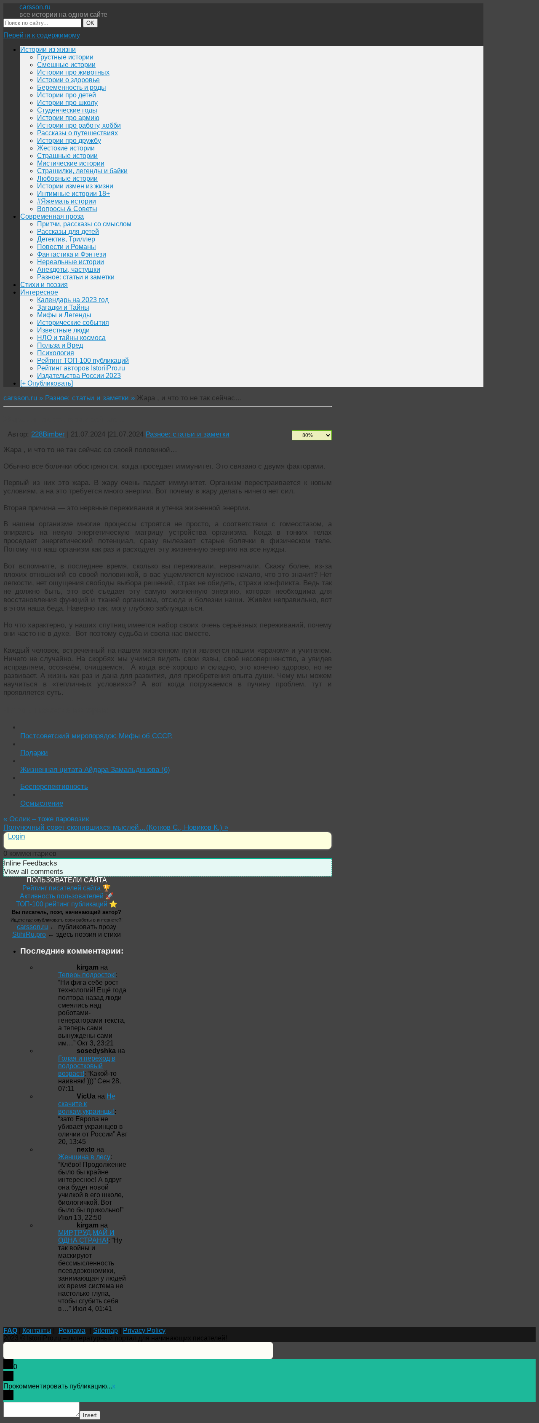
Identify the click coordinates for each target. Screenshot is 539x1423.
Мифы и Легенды (64, 315)
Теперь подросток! (87, 974)
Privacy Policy (144, 1330)
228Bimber (48, 434)
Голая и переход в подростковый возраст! (86, 1066)
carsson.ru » (24, 398)
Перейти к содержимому (41, 35)
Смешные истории (66, 64)
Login (16, 836)
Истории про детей (66, 95)
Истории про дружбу (69, 140)
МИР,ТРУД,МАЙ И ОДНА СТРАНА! (86, 1236)
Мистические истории (70, 163)
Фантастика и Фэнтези (71, 254)
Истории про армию (68, 117)
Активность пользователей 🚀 (67, 896)
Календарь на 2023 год (73, 299)
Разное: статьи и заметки (76, 277)
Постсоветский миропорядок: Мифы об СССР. (96, 736)
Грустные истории (65, 57)
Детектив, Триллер (66, 239)
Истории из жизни (48, 49)
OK (90, 23)
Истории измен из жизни (75, 186)
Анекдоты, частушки (68, 269)
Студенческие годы (67, 110)
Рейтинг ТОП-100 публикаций (83, 360)
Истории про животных (73, 72)
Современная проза (52, 216)
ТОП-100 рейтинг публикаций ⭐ (66, 904)
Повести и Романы (66, 246)
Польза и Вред (60, 345)
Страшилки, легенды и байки (82, 170)
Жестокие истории (66, 148)
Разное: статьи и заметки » (91, 398)
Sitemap (105, 1330)
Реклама (72, 1330)
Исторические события (73, 322)
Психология (55, 352)
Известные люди (63, 330)
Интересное (39, 292)
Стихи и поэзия (44, 284)
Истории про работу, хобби (79, 125)
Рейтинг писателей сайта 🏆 (66, 888)
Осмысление (41, 803)
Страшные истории (67, 155)
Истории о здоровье (68, 79)
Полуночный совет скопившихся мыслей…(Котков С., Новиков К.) (115, 827)
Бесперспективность (54, 787)
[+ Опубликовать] (46, 383)
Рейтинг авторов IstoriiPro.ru (81, 368)
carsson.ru (35, 7)
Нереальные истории (70, 261)
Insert (90, 1415)
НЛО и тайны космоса (71, 337)
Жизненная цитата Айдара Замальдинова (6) (95, 770)
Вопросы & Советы (67, 208)
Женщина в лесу (84, 1156)
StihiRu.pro (29, 934)
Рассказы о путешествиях (77, 133)
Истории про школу (67, 102)
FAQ (10, 1330)
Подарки (34, 753)
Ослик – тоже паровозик (46, 819)
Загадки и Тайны (63, 307)
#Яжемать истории (66, 201)
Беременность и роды (71, 87)
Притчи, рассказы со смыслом (84, 224)
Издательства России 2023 (79, 375)
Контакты (36, 1330)
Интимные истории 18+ (73, 193)
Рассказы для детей (68, 231)
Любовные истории (67, 178)
